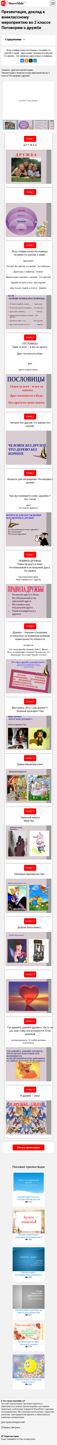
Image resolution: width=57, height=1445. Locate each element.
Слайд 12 (30, 867)
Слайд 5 (30, 416)
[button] (51, 84)
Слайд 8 (30, 626)
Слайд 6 (30, 472)
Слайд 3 (30, 245)
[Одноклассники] (26, 60)
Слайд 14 (30, 974)
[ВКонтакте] (22, 60)
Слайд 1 (30, 138)
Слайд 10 (30, 758)
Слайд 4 (30, 337)
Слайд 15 (30, 1021)
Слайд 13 (30, 921)
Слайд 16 (30, 1089)
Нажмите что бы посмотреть (21, 1439)
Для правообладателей (13, 1422)
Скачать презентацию (28, 1147)
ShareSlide (17, 3)
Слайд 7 (30, 554)
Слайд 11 (30, 811)
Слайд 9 (30, 701)
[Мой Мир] (35, 60)
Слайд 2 (30, 191)
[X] (31, 60)
